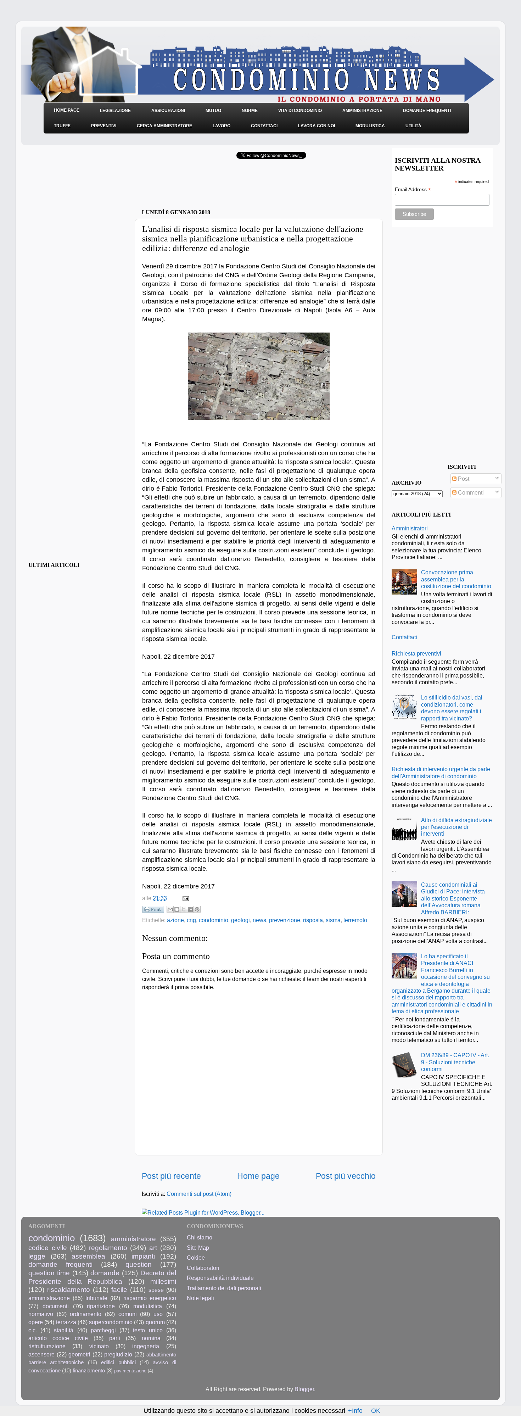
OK (375, 1410)
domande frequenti (60, 1264)
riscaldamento (68, 1289)
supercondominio (111, 1322)
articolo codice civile (58, 1338)
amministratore (133, 1239)
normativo (40, 1314)
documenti (56, 1306)
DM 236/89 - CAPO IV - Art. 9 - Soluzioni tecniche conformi (455, 1062)
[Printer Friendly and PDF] (153, 911)
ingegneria (145, 1346)
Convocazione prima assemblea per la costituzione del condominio (456, 579)
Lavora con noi (316, 125)
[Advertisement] (225, 186)
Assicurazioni (168, 110)
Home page (258, 1176)
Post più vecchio (346, 1176)
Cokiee (196, 1257)
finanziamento (89, 1370)
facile (119, 1289)
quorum (155, 1322)
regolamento (108, 1247)
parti (114, 1338)
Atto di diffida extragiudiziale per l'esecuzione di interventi (456, 827)
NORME (250, 110)
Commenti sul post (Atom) (199, 1194)
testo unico (147, 1330)
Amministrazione (362, 110)
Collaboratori (203, 1268)
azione (175, 920)
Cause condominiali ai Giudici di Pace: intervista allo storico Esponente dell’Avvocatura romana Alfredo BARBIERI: (453, 898)
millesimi (163, 1281)
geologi (240, 920)
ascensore (41, 1354)
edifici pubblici (118, 1362)
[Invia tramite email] (170, 909)
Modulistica (370, 125)
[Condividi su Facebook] (190, 909)
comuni (127, 1314)
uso (158, 1314)
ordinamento (85, 1314)
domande (104, 1273)
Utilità (413, 125)
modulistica (147, 1306)
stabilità (63, 1330)
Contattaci (264, 125)
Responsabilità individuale (220, 1278)
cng (191, 920)
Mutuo (213, 110)
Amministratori (410, 528)
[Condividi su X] (183, 909)
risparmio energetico (149, 1298)
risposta (313, 920)
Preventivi (103, 125)
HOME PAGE (66, 110)
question (138, 1264)
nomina (151, 1338)
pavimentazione (130, 1370)
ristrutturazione (47, 1346)
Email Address (413, 189)
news (259, 920)
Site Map (198, 1247)
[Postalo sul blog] (176, 909)
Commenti (470, 492)
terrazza (66, 1322)
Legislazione (115, 110)
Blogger (304, 1389)
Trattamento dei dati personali (224, 1288)
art (153, 1247)
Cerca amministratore (164, 125)
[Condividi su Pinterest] (197, 909)
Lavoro (221, 125)
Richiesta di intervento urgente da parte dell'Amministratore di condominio (441, 772)
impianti (143, 1256)
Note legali (200, 1298)
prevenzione (284, 920)
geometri (79, 1354)
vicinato (99, 1346)
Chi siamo (199, 1237)
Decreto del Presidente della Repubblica (102, 1277)
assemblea (88, 1256)
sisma (333, 920)
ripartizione (101, 1306)
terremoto (355, 920)
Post (462, 478)
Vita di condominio (300, 110)
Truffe (62, 125)
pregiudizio (118, 1354)
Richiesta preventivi (416, 653)
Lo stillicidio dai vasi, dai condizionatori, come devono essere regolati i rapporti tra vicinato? (451, 707)
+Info (355, 1410)
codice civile (47, 1247)
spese (156, 1290)
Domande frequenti (427, 110)
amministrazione (49, 1298)
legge (36, 1256)
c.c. (32, 1330)
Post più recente (171, 1176)
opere (35, 1322)
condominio (213, 920)
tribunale (96, 1298)
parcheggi (103, 1330)
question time (49, 1273)
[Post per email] (184, 898)
